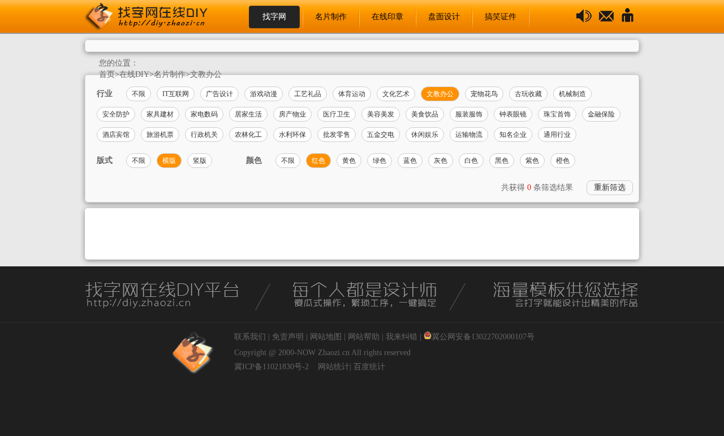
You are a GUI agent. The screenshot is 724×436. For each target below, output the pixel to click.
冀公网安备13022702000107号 (483, 337)
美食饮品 (424, 114)
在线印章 (387, 16)
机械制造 (572, 94)
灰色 (440, 161)
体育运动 (351, 94)
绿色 (379, 161)
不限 (138, 94)
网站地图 (326, 337)
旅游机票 (160, 135)
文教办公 (206, 74)
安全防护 (116, 114)
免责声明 (288, 337)
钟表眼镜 (513, 114)
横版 (169, 161)
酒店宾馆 (116, 135)
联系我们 (250, 337)
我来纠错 (401, 337)
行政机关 (204, 135)
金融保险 (601, 114)
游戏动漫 (263, 94)
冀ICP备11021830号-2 (271, 366)
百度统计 (369, 366)
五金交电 (380, 135)
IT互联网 (175, 94)
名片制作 (331, 16)
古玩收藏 (528, 94)
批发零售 (336, 135)
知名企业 (513, 135)
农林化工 (248, 135)
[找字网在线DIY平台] (155, 17)
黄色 (349, 161)
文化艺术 (396, 94)
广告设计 (219, 94)
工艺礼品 (307, 94)
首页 (107, 74)
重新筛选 (610, 187)
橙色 (563, 161)
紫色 (532, 161)
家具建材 (160, 114)
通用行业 (557, 135)
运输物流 (468, 135)
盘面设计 (444, 16)
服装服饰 (468, 114)
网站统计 (334, 366)
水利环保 (292, 135)
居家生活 (248, 114)
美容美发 (380, 114)
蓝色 (410, 161)
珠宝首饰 (557, 114)
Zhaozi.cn (334, 352)
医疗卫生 (336, 114)
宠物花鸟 (484, 94)
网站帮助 (364, 337)
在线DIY (134, 74)
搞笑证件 (500, 16)
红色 (318, 161)
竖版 (199, 161)
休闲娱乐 (424, 135)
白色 (471, 161)
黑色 (501, 161)
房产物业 (292, 114)
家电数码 (204, 114)
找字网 (274, 16)
